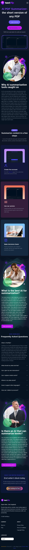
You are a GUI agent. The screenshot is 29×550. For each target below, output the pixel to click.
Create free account (10, 169)
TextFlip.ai (7, 516)
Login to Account (14, 22)
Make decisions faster (11, 244)
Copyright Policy (21, 530)
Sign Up (10, 172)
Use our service (9, 206)
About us (3, 525)
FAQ (2, 527)
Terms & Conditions (21, 527)
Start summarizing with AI (8, 465)
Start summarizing (7, 326)
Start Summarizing (13, 27)
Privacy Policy (20, 525)
